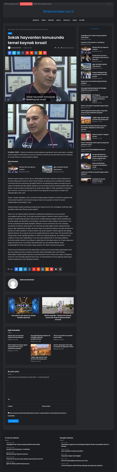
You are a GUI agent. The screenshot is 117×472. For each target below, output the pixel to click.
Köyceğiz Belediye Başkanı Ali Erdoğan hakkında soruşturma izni (40, 337)
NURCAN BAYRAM (16, 47)
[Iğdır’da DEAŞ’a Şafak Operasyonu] (47, 169)
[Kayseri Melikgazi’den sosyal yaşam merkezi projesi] (86, 75)
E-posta (10, 406)
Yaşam (74, 20)
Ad (9, 399)
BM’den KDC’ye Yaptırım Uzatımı (42, 4)
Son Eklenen (95, 29)
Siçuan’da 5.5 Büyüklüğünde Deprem (93, 149)
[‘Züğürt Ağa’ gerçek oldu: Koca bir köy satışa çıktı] (41, 349)
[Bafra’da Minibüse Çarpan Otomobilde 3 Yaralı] (86, 165)
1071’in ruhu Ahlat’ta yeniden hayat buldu (63, 336)
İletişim (81, 20)
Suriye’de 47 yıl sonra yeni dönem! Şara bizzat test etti (100, 57)
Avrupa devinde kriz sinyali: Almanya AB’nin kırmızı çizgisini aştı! (100, 156)
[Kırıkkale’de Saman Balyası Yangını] (86, 181)
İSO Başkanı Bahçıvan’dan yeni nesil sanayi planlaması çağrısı (100, 98)
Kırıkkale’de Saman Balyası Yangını (98, 180)
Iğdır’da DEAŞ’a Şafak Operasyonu (99, 65)
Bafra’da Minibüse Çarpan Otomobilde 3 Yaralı (99, 165)
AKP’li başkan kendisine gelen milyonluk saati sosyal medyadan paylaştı (18, 346)
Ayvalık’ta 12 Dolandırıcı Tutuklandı (92, 42)
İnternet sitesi (46, 406)
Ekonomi (51, 20)
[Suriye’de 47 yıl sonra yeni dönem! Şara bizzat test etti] (86, 58)
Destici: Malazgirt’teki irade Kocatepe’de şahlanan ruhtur (63, 346)
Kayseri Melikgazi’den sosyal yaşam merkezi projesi (99, 74)
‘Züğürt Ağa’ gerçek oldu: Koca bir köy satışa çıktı (39, 358)
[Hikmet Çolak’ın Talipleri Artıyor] (86, 137)
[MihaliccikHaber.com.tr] (58, 11)
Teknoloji (66, 20)
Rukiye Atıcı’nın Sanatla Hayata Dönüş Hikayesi (16, 336)
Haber (43, 20)
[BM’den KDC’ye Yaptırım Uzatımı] (13, 169)
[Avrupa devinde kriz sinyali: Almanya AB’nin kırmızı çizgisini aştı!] (86, 156)
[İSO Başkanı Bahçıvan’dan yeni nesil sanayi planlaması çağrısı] (86, 97)
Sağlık (58, 20)
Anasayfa (36, 20)
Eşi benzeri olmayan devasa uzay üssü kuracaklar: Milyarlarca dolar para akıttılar (93, 127)
